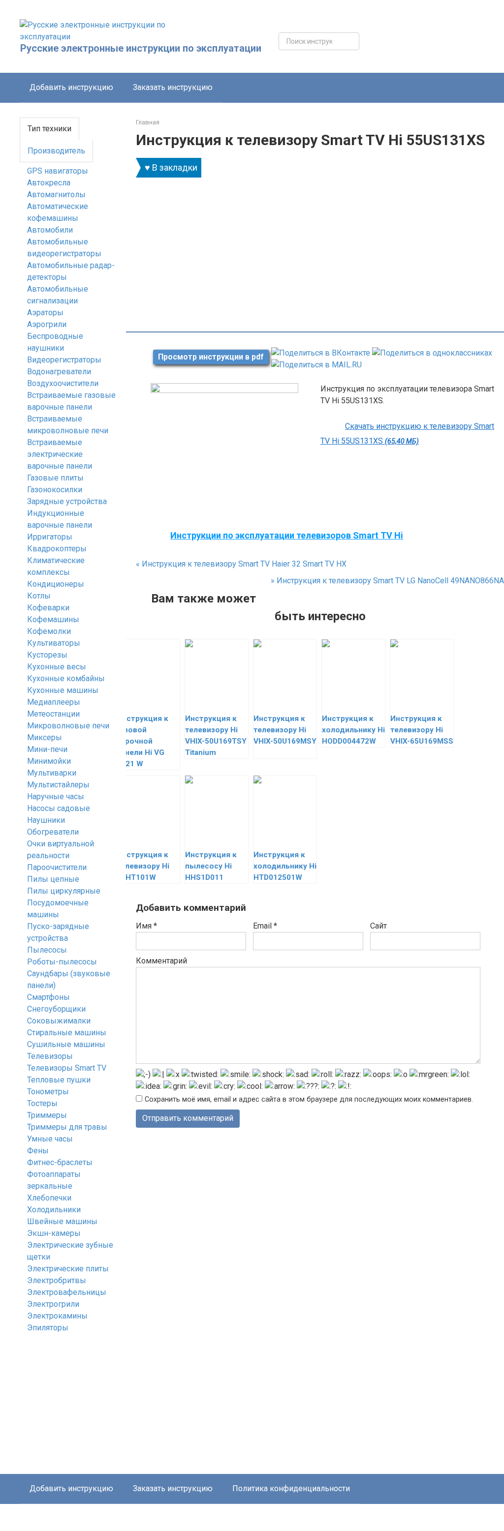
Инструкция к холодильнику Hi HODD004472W (353, 730)
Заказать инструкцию (173, 87)
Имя (146, 926)
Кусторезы (47, 655)
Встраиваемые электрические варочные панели (59, 454)
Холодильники (54, 1209)
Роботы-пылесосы (62, 961)
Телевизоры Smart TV (66, 1068)
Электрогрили (53, 1304)
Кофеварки (48, 607)
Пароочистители (57, 867)
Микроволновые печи (68, 725)
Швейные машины (62, 1221)
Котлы (39, 595)
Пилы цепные (53, 879)
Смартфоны (48, 997)
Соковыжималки (59, 1020)
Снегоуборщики (56, 1009)
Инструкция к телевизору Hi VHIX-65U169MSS (421, 730)
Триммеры (47, 1115)
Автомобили (50, 230)
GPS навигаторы (57, 171)
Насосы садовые (58, 808)
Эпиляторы (47, 1327)
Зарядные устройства (67, 501)
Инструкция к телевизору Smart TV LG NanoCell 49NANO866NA (387, 580)
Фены (38, 1150)
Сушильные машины (66, 1044)
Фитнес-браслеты (60, 1162)
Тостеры (42, 1103)
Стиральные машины (66, 1032)
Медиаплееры (53, 702)
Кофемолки (49, 631)
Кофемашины (53, 619)
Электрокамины (57, 1316)
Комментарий (161, 960)
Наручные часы (55, 796)
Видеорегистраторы (64, 359)
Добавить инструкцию (71, 87)
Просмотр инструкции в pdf (211, 356)
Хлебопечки (49, 1197)
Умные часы (50, 1138)
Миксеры (44, 737)
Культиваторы (53, 643)
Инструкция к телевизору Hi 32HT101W (143, 866)
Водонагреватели (59, 371)
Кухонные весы (56, 666)
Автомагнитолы (56, 194)
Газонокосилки (54, 489)
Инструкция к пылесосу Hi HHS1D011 (211, 866)
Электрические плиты (68, 1268)
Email (265, 926)
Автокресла (48, 182)
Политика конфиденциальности (291, 1488)
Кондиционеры (55, 584)
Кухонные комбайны (66, 678)
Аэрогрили (46, 324)
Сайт (378, 926)
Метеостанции (53, 714)
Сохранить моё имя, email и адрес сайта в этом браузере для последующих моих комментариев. (309, 1099)
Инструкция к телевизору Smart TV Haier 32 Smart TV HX (241, 564)
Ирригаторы (49, 536)
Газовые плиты (55, 477)
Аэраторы (45, 312)
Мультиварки (51, 773)
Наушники (46, 820)
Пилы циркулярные (63, 891)
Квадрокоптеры (57, 548)
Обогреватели (53, 832)
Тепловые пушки (59, 1079)
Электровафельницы (66, 1292)
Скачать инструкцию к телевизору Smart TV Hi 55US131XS (407, 433)
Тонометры (48, 1091)
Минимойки (49, 761)
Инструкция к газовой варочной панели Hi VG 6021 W (142, 741)
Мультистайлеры (58, 784)
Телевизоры (50, 1056)
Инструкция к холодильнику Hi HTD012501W (284, 866)
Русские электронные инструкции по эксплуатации (140, 48)
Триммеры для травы (67, 1127)
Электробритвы (56, 1280)
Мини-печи (47, 749)
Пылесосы (47, 950)
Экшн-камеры (54, 1233)
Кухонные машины (62, 690)
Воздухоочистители (62, 383)
